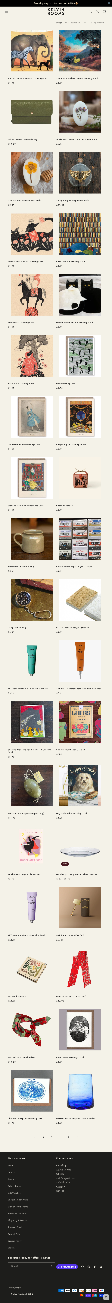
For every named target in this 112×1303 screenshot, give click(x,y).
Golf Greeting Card (66, 383)
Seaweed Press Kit (17, 996)
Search (11, 1247)
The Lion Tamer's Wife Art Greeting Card (28, 78)
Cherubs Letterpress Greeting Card (25, 1118)
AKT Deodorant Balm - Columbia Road (26, 935)
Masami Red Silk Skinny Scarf (71, 996)
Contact (12, 1172)
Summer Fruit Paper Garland (70, 750)
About (11, 1165)
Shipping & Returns (18, 1220)
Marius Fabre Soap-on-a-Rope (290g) (26, 813)
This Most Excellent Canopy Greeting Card (77, 78)
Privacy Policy (15, 1240)
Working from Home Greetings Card (26, 505)
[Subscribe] (51, 1266)
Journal (11, 1179)
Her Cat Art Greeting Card (21, 383)
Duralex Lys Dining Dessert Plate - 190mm (76, 874)
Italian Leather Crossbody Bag (22, 139)
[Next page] (77, 1136)
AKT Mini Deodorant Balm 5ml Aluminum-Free (78, 688)
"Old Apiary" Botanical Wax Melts (24, 200)
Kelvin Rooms (14, 1186)
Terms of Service (16, 1227)
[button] (6, 11)
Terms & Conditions (17, 1213)
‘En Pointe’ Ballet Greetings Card (24, 444)
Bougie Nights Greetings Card (71, 444)
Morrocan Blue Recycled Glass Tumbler (75, 1118)
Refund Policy (15, 1234)
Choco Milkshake (64, 505)
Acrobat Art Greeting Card (21, 322)
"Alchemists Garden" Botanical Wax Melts (77, 139)
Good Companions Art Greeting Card (74, 322)
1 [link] (34, 1137)
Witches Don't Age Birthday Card (24, 874)
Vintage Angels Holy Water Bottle (72, 200)
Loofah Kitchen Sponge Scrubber (72, 627)
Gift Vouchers (14, 1192)
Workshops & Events (18, 1206)
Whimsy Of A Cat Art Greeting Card (25, 261)
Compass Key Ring (17, 627)
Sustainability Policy (18, 1199)
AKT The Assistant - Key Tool (70, 935)
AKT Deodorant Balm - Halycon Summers (28, 688)
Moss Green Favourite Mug (21, 566)
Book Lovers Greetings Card (70, 1057)
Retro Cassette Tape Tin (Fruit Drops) (74, 566)
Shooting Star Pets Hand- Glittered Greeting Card (29, 751)
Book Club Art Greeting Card (70, 261)
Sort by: (58, 22)
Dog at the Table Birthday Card (71, 813)
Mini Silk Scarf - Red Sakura (22, 1057)
